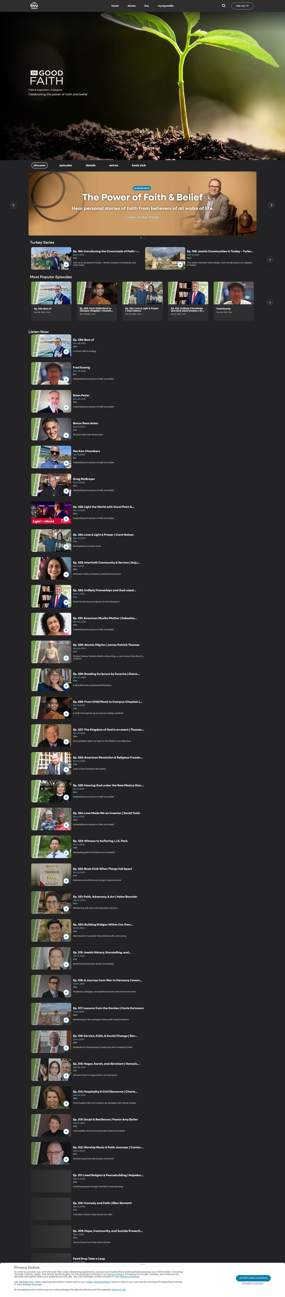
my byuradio (166, 6)
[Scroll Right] (271, 205)
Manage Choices (252, 1283)
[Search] (224, 5)
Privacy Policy (116, 1274)
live (146, 6)
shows (132, 6)
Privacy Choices (32, 1284)
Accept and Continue (253, 1278)
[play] (66, 264)
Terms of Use (118, 1290)
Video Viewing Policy (98, 1282)
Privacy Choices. (130, 1277)
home (115, 6)
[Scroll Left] (13, 205)
